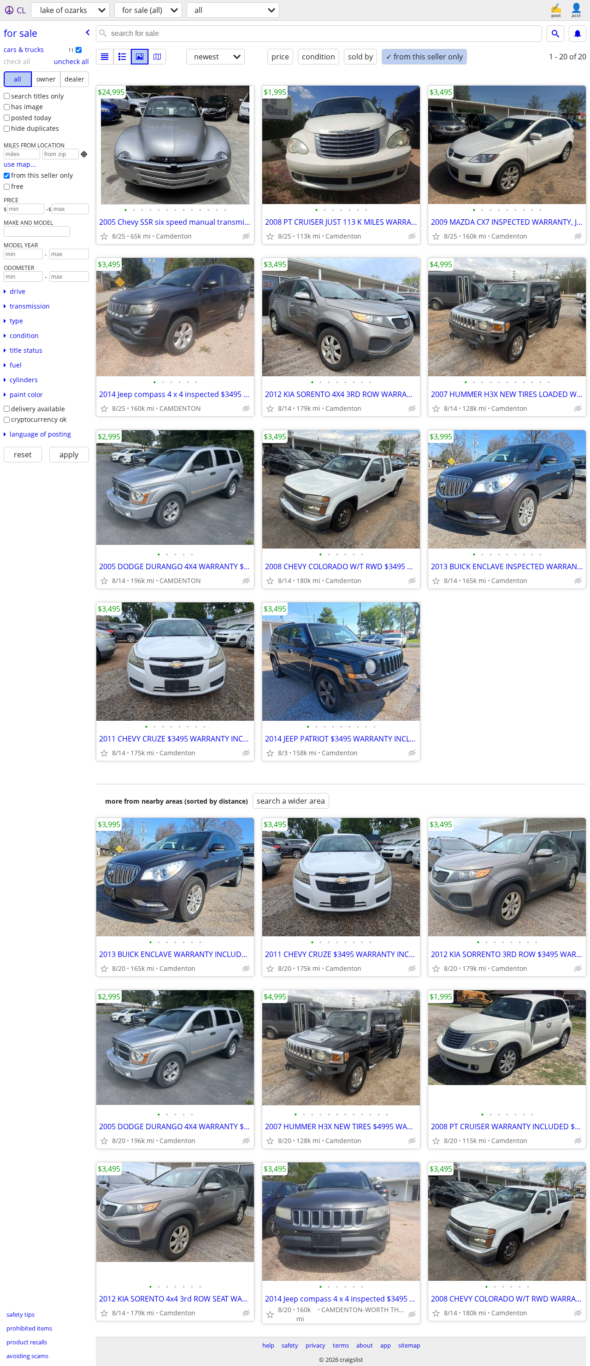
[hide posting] (246, 236)
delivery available (38, 408)
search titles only (37, 96)
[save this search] (577, 33)
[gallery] (139, 56)
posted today (31, 117)
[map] (157, 56)
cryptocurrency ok (38, 419)
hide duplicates (35, 128)
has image (27, 106)
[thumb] (122, 56)
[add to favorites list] (104, 236)
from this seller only (42, 175)
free (17, 186)
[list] (104, 56)
